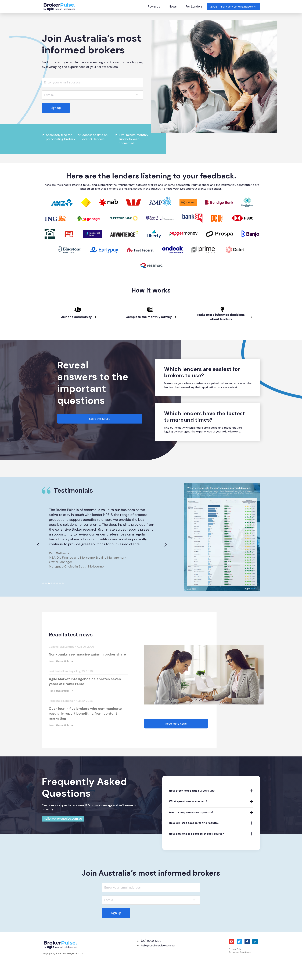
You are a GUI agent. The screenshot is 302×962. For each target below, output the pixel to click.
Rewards (154, 6)
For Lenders (194, 6)
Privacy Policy (236, 949)
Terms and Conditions (240, 952)
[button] (233, 6)
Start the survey (99, 419)
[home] (59, 6)
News (173, 6)
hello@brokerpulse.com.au (63, 818)
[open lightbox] (222, 537)
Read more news (176, 723)
